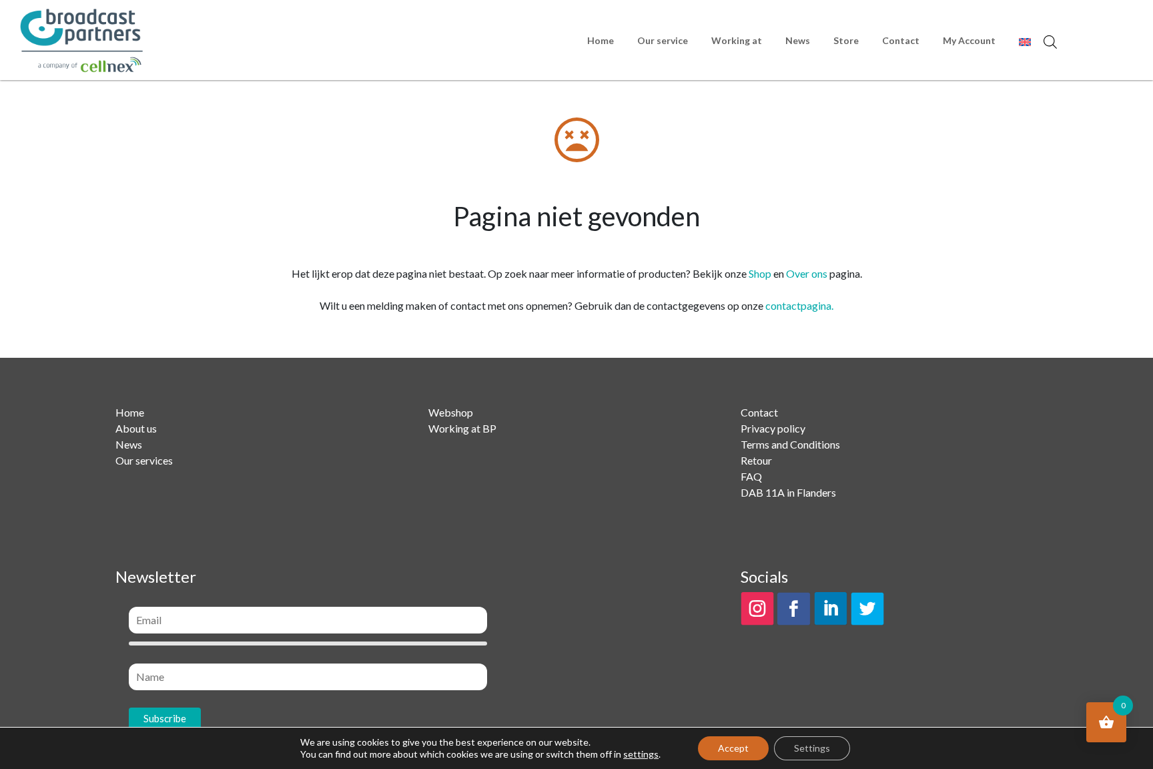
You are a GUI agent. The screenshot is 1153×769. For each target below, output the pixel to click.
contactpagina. (799, 305)
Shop (760, 273)
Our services (144, 460)
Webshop (450, 412)
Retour (756, 460)
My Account (969, 40)
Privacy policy (773, 428)
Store (846, 40)
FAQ (751, 476)
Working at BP (462, 428)
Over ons (806, 273)
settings (641, 754)
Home (600, 40)
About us (136, 428)
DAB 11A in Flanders (788, 492)
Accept (733, 748)
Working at (736, 40)
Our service (662, 40)
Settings (812, 748)
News (797, 40)
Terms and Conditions (790, 444)
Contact (900, 40)
